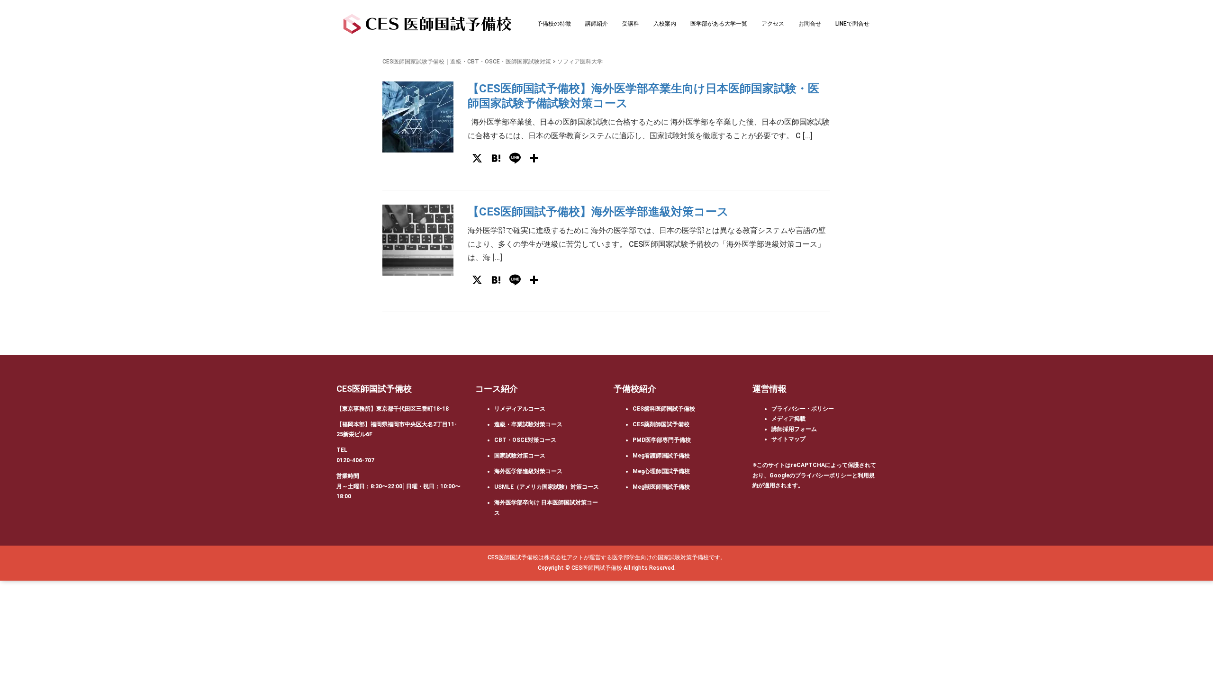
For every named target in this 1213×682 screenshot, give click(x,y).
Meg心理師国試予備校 (661, 471)
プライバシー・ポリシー (802, 408)
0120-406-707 (355, 460)
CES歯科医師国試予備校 (664, 408)
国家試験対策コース (519, 455)
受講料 (630, 23)
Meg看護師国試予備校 (661, 455)
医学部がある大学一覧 (718, 23)
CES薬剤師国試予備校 (661, 424)
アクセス (772, 23)
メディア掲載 (788, 418)
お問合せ (809, 23)
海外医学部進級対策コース (528, 471)
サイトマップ (788, 439)
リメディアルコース (519, 408)
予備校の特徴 (554, 23)
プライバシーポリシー (823, 475)
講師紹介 (596, 23)
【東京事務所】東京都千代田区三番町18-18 (392, 408)
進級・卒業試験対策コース (528, 424)
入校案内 (664, 23)
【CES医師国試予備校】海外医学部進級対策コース (598, 211)
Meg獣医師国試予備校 (661, 487)
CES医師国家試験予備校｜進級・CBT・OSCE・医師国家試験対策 (466, 61)
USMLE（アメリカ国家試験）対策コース (546, 487)
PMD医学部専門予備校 (662, 440)
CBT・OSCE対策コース (525, 440)
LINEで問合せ (852, 23)
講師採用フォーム (794, 429)
